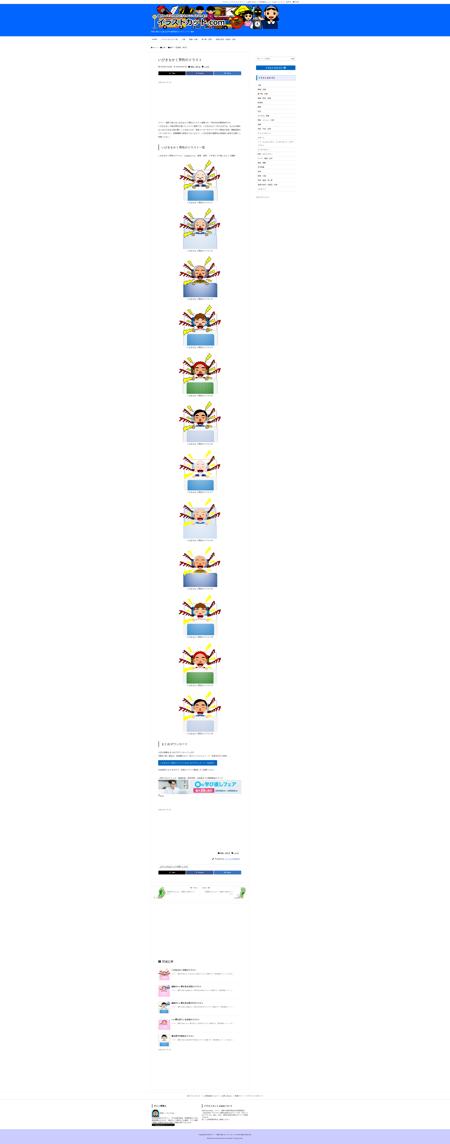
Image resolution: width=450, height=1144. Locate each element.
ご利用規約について (264, 2)
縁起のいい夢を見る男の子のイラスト (187, 1003)
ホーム (226, 2)
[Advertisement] (199, 101)
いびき (206, 67)
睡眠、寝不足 (182, 47)
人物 (163, 47)
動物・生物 (262, 89)
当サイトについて (279, 2)
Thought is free (237, 1138)
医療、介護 (262, 176)
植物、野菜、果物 (264, 98)
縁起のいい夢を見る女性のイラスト (187, 986)
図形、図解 (262, 163)
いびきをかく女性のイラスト (184, 970)
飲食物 (260, 102)
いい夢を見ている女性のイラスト (186, 1019)
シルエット (262, 189)
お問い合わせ (252, 2)
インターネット (263, 150)
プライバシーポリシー (238, 2)
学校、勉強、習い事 (265, 180)
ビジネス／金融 (263, 116)
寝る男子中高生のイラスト (183, 1036)
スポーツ (261, 137)
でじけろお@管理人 (232, 859)
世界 (259, 171)
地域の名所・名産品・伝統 (267, 185)
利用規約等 (212, 1119)
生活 (259, 111)
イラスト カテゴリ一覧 (276, 67)
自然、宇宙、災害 (264, 129)
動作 (171, 47)
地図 (259, 124)
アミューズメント (264, 133)
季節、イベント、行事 (266, 120)
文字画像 (261, 167)
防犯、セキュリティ (265, 154)
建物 (259, 107)
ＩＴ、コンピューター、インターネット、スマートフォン (276, 143)
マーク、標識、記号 (265, 158)
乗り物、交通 (263, 94)
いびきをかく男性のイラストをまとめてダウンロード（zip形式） (187, 763)
